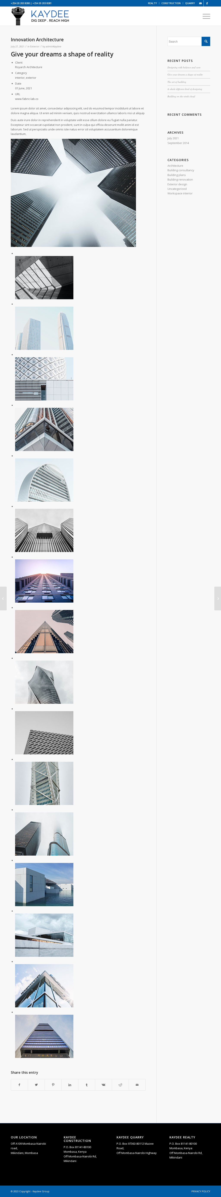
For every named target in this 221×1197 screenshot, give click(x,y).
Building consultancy (180, 170)
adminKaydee (53, 46)
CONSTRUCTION (171, 3)
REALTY (152, 3)
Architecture (175, 166)
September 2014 (178, 143)
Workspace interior (180, 193)
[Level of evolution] (3, 598)
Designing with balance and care (183, 67)
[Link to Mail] (200, 3)
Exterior (34, 46)
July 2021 (173, 138)
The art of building (176, 81)
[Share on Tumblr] (86, 1084)
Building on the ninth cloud (181, 96)
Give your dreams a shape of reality (185, 74)
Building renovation (180, 179)
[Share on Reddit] (120, 1084)
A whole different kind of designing (184, 89)
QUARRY (190, 3)
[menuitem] (152, 3)
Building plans (176, 175)
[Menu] (205, 16)
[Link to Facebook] (207, 3)
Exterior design (177, 184)
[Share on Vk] (103, 1084)
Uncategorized (177, 189)
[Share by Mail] (137, 1084)
